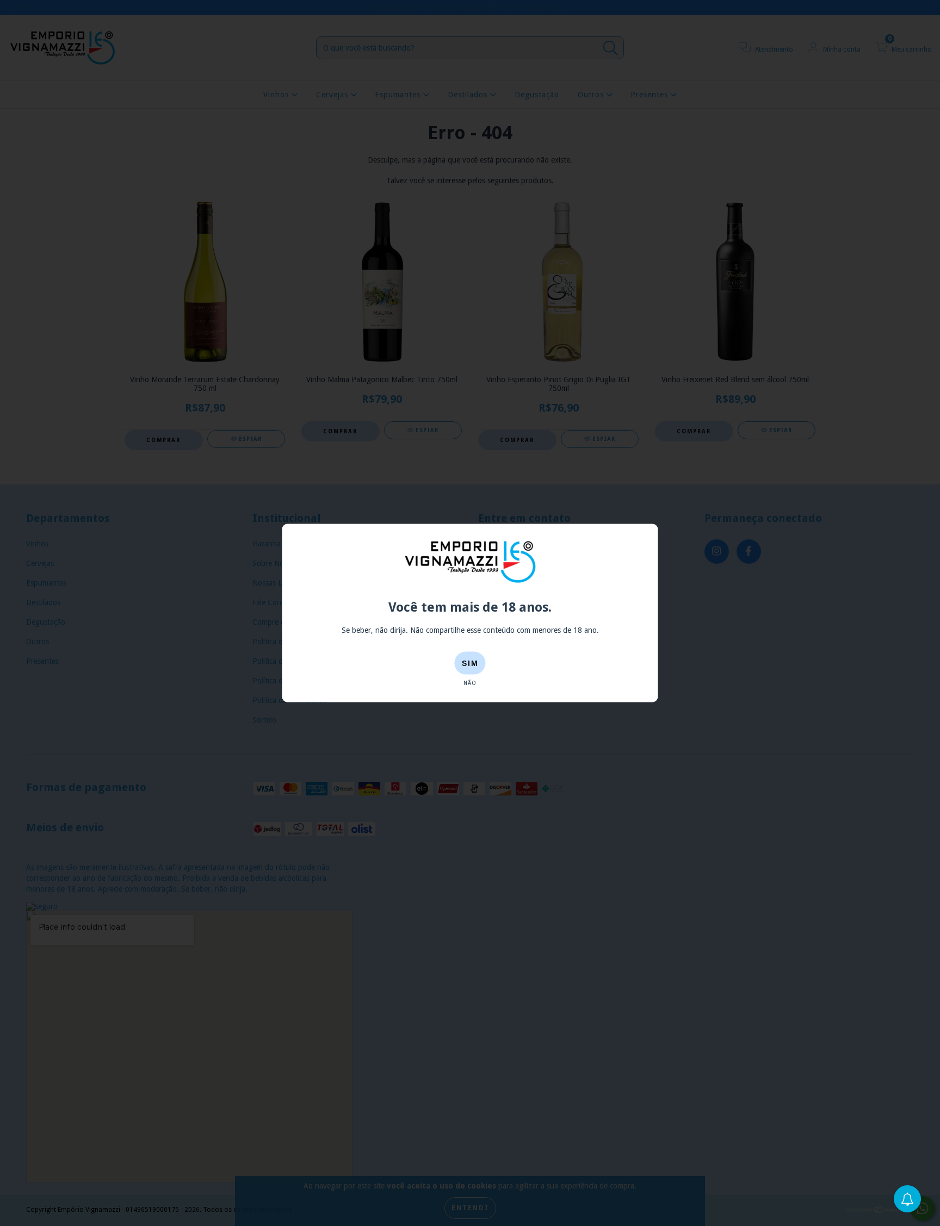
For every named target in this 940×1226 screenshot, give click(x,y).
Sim (470, 663)
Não (470, 683)
